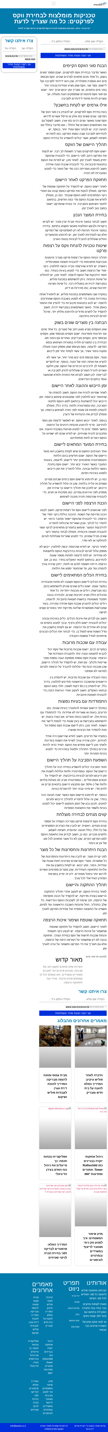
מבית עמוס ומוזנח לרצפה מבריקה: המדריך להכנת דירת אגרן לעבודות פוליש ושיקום (34, 1315)
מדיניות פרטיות (81, 49)
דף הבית (86, 28)
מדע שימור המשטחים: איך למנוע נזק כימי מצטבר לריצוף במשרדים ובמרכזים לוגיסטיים (93, 1247)
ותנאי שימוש (70, 49)
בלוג (78, 28)
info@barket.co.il (18, 1426)
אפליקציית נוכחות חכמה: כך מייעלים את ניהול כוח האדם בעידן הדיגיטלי (55, 1165)
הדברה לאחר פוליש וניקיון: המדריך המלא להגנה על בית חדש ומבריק (93, 1084)
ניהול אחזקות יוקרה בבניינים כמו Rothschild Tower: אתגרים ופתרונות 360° (93, 1165)
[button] (54, 3)
